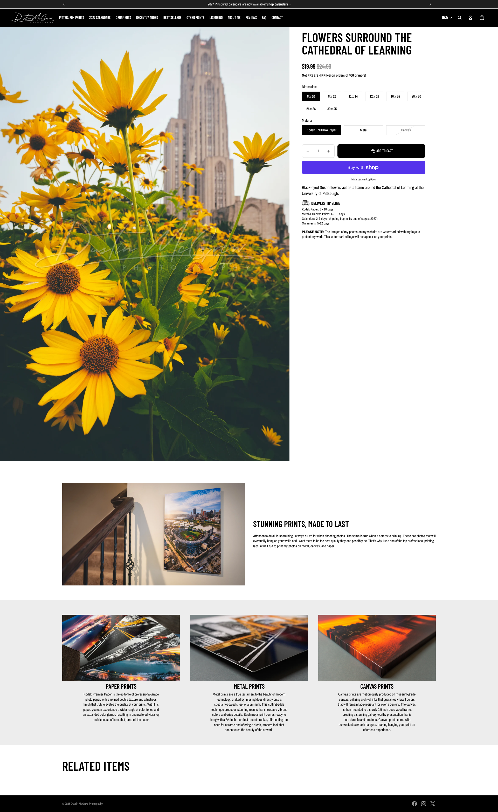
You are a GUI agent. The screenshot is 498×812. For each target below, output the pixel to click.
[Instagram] (423, 804)
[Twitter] (433, 804)
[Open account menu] (470, 17)
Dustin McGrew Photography (87, 804)
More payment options (363, 179)
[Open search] (459, 17)
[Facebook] (414, 804)
